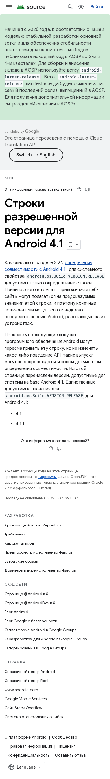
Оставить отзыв (70, 755)
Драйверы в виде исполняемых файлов (40, 570)
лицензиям (47, 476)
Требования (15, 534)
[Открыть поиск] (70, 6)
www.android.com (21, 689)
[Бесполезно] (87, 189)
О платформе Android (26, 737)
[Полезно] (79, 189)
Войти (97, 6)
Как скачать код (19, 543)
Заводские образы (21, 561)
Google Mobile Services (26, 698)
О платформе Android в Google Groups (40, 629)
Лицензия (67, 746)
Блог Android (16, 611)
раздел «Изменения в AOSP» (44, 104)
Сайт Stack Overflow (23, 707)
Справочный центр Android (30, 671)
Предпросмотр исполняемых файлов (38, 552)
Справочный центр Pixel (26, 680)
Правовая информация (30, 746)
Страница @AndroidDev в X (30, 602)
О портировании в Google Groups (35, 647)
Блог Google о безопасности (31, 620)
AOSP (9, 178)
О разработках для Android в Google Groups (46, 638)
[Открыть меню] (9, 7)
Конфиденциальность (28, 755)
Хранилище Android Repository (33, 525)
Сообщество (64, 737)
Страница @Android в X (26, 593)
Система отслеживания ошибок (34, 716)
